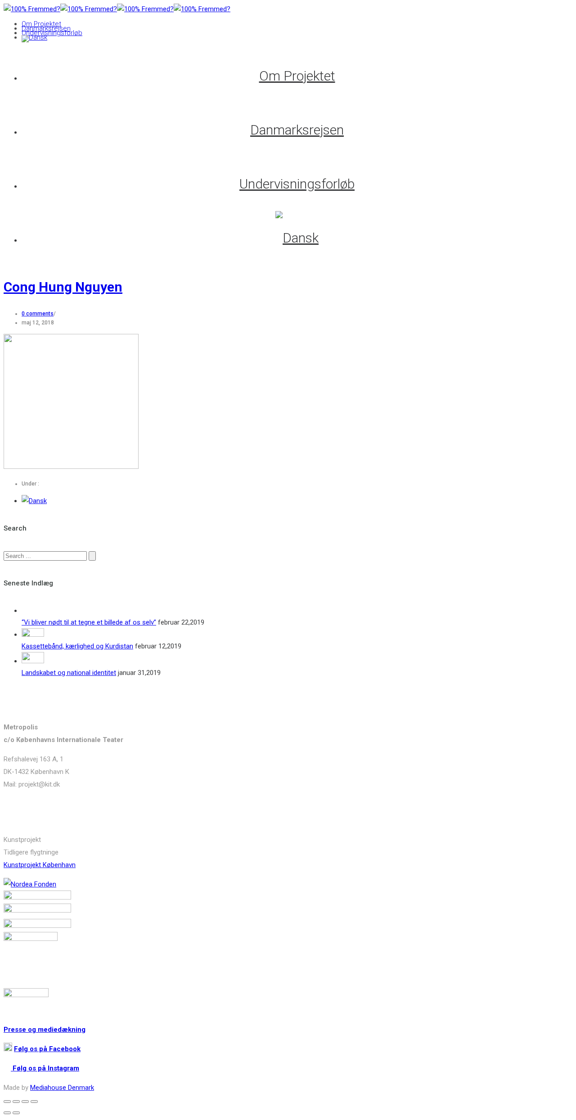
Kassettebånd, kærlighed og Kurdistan (77, 646)
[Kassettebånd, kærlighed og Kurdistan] (33, 634)
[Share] (16, 1101)
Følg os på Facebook (47, 1049)
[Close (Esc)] (7, 1101)
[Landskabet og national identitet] (33, 661)
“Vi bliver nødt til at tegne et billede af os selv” (89, 622)
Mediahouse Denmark (62, 1088)
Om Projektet (41, 24)
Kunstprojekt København (40, 865)
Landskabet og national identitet (69, 673)
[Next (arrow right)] (16, 1112)
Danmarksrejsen (46, 28)
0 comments (38, 313)
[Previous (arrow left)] (7, 1112)
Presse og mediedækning (45, 1030)
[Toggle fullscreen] (25, 1101)
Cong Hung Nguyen (63, 287)
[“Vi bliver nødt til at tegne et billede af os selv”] (33, 611)
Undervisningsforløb (52, 33)
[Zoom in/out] (34, 1101)
